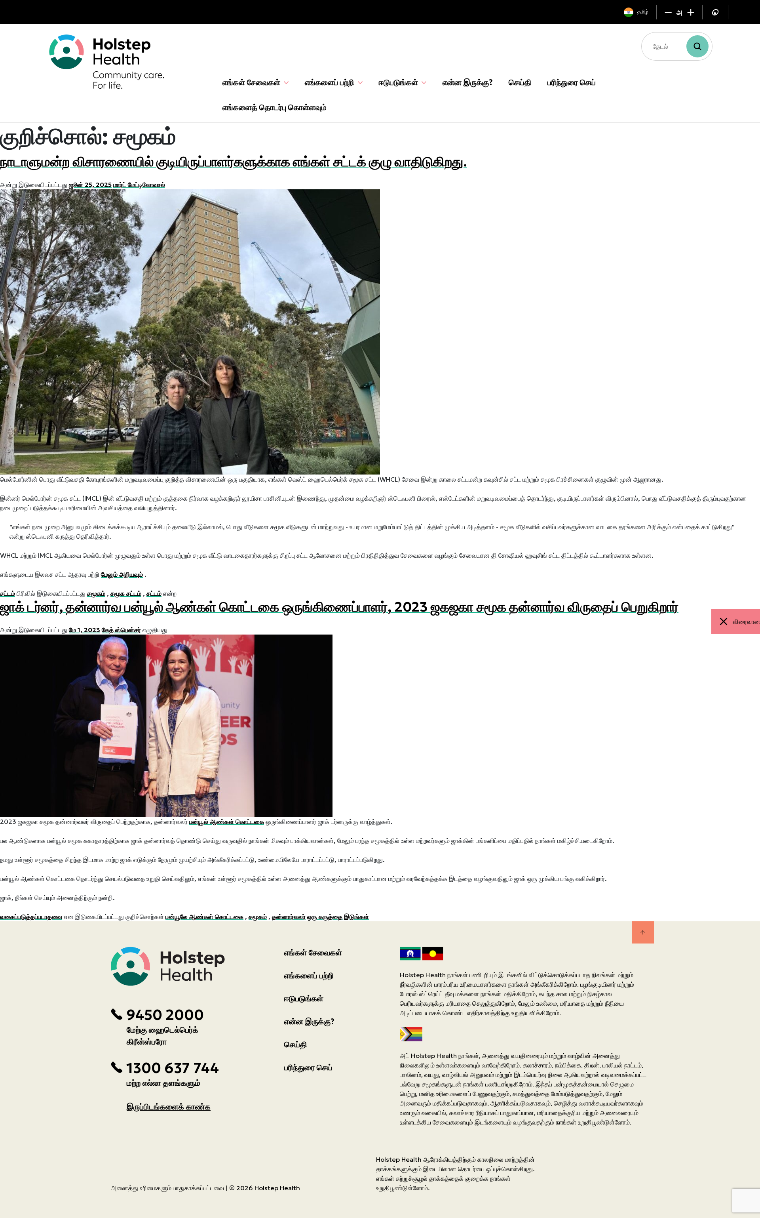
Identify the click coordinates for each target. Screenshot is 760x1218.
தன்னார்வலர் (289, 917)
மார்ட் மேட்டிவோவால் (139, 185)
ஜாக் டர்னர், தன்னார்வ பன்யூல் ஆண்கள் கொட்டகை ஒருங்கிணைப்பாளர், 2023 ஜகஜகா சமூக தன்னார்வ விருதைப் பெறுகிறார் (339, 607)
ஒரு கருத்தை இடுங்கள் (338, 917)
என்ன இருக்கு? (468, 82)
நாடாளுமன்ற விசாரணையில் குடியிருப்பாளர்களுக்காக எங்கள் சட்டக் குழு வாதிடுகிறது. (233, 161)
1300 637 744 (172, 1068)
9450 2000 (165, 1015)
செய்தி (520, 82)
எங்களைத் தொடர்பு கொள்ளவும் (274, 107)
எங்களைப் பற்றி (329, 82)
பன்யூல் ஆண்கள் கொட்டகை (226, 821)
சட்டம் (7, 593)
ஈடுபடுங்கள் (398, 82)
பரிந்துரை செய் (571, 82)
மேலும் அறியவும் (122, 574)
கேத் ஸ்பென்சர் (121, 630)
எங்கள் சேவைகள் (251, 82)
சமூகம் (96, 593)
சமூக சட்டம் (125, 593)
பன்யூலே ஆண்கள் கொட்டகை (204, 917)
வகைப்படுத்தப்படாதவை (31, 917)
